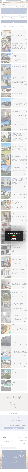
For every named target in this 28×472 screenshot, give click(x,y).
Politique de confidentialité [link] (14, 239)
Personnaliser (14, 238)
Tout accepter (14, 235)
